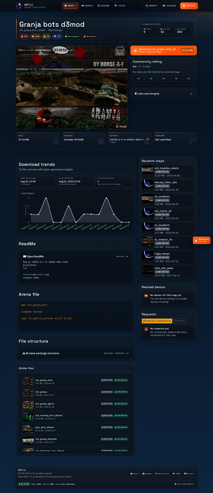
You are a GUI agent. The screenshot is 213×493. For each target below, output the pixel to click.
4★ (176, 78)
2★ (150, 78)
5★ (188, 78)
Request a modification (158, 321)
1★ (138, 78)
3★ (163, 78)
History (181, 321)
